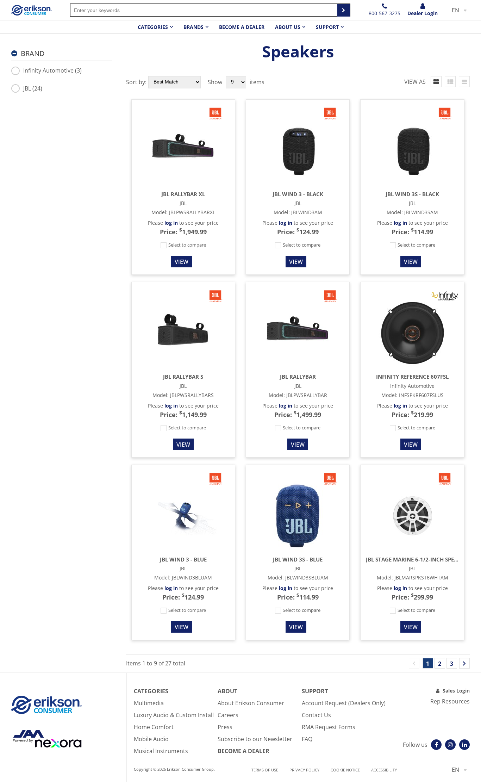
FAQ (307, 739)
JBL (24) (32, 88)
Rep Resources (450, 701)
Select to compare (186, 245)
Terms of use (264, 769)
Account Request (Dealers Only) (344, 703)
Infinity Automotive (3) (52, 70)
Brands (193, 27)
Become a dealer (241, 27)
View (181, 262)
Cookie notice (345, 769)
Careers (228, 715)
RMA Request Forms (328, 727)
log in (171, 222)
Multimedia (149, 703)
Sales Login (456, 690)
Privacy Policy (304, 769)
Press (225, 727)
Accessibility (384, 769)
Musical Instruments (161, 751)
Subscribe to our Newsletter (255, 739)
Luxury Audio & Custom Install (174, 715)
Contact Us (316, 715)
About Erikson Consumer (251, 703)
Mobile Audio (151, 739)
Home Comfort (154, 727)
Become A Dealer (243, 751)
